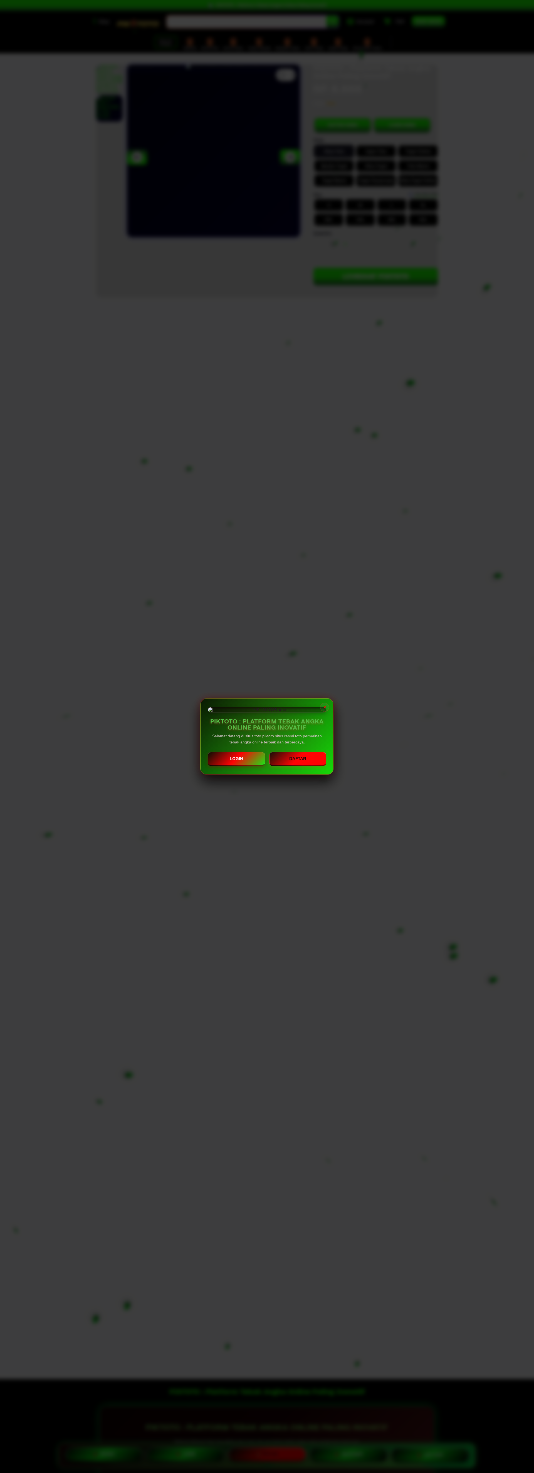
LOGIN (236, 758)
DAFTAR (297, 758)
